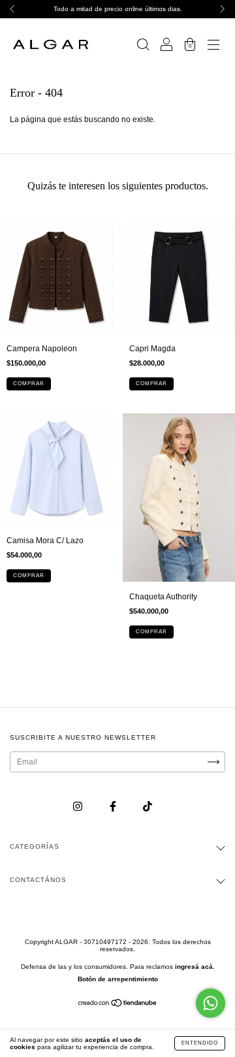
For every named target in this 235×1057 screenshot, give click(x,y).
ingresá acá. (195, 966)
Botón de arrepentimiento (118, 979)
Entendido (199, 1043)
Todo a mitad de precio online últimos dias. (118, 8)
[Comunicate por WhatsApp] (210, 1003)
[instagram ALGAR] (78, 807)
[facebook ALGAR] (114, 807)
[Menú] (213, 46)
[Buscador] (142, 46)
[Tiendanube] (118, 1004)
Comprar (28, 384)
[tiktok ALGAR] (147, 807)
